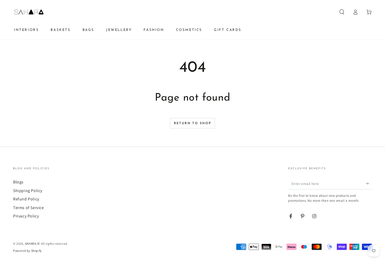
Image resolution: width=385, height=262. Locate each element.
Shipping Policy (27, 190)
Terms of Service (28, 207)
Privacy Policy (26, 216)
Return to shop (192, 123)
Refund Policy (26, 199)
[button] (342, 12)
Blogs (18, 182)
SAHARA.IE (32, 243)
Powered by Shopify (27, 251)
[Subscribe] (369, 183)
